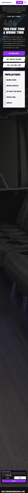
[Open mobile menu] (25, 2)
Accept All (14, 481)
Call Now (19, 2)
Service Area (11, 97)
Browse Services (12, 86)
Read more (19, 12)
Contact (9, 103)
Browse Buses (11, 80)
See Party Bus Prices (13, 91)
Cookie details (8, 475)
